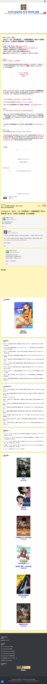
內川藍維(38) (7, 53)
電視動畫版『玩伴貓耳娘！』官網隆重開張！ (12, 60)
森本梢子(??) (26, 49)
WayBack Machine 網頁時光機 (8, 655)
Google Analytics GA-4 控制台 (8, 651)
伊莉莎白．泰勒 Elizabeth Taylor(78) (19, 46)
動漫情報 (4, 37)
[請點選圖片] (23, 668)
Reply (3, 226)
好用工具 (9, 37)
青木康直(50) (27, 51)
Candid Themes (35, 681)
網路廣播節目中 (37, 136)
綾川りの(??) (32, 53)
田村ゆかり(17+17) (16, 53)
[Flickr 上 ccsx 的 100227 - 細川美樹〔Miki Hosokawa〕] (23, 181)
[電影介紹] (23, 477)
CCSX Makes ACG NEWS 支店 (23, 12)
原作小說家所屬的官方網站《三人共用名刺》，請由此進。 (18, 99)
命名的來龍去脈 (6, 140)
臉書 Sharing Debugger (7, 660)
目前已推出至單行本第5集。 (37, 104)
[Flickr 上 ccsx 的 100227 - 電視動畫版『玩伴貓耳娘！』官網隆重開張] (23, 79)
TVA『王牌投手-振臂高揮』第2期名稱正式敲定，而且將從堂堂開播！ (18, 110)
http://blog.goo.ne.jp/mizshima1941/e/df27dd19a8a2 (15, 240)
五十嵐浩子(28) (24, 53)
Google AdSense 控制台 (7, 649)
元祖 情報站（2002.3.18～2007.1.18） (10, 658)
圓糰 (5, 445)
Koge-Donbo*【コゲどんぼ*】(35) (29, 48)
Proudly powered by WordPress (15, 681)
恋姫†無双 (21, 135)
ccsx (9, 231)
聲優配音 (13, 37)
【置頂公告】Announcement (14, 449)
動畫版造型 (39, 135)
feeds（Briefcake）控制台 (7, 646)
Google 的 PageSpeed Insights (8, 653)
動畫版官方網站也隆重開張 (13, 90)
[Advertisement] (23, 25)
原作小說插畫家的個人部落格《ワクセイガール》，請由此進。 (18, 102)
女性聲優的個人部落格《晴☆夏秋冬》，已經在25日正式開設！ (17, 131)
